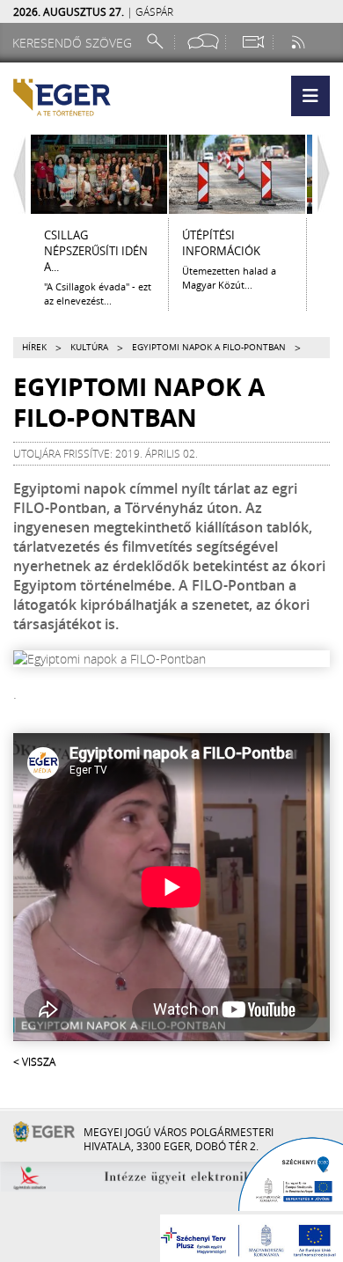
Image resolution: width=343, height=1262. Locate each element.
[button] (310, 96)
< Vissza (34, 1061)
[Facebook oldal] (203, 41)
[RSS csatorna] (300, 41)
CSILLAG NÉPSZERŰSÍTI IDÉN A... (96, 251)
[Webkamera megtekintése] (252, 41)
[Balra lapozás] (15, 174)
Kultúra (89, 347)
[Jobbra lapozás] (328, 174)
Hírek (34, 347)
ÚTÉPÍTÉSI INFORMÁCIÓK (221, 243)
